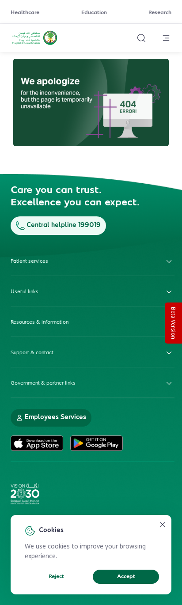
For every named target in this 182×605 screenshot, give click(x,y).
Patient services (29, 261)
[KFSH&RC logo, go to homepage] (35, 44)
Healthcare (25, 13)
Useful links (24, 292)
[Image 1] (91, 102)
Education (94, 13)
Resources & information (39, 322)
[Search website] (141, 38)
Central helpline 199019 (64, 225)
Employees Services (55, 417)
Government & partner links (43, 383)
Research (159, 13)
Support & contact (32, 353)
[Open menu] (166, 38)
